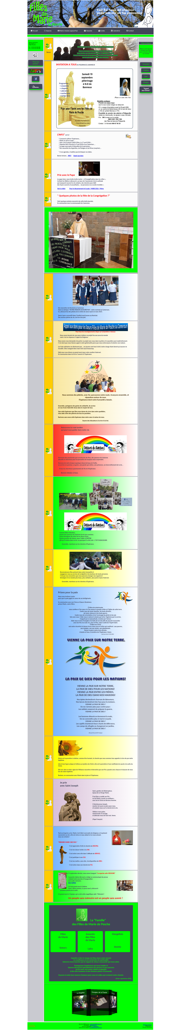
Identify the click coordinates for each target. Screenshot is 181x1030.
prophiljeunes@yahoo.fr (95, 1027)
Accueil (35, 31)
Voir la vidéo (61, 189)
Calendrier (116, 31)
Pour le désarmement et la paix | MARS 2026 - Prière (86, 189)
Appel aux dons (78, 156)
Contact (131, 31)
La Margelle (95, 1026)
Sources (48, 31)
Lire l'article (72, 883)
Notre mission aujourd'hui (69, 31)
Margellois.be (93, 1025)
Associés (89, 31)
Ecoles (102, 31)
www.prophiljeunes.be (96, 1024)
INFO (69, 156)
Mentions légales (147, 1024)
